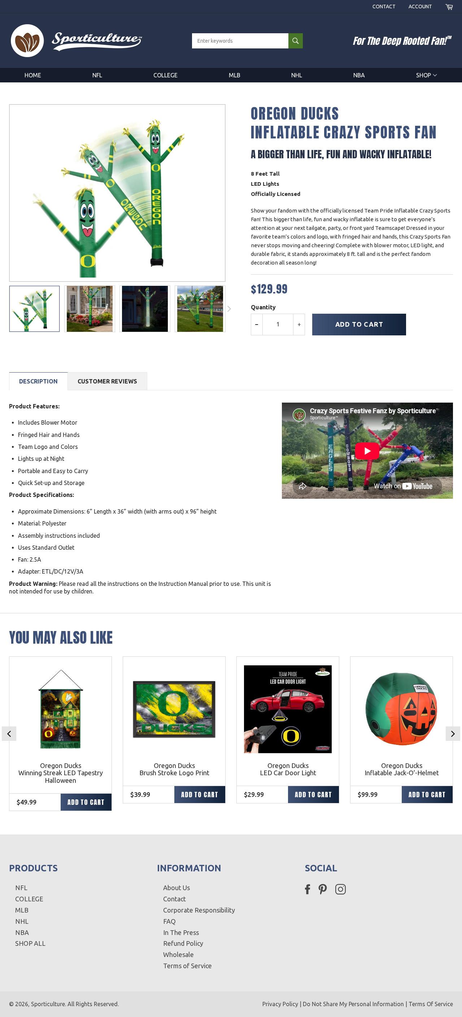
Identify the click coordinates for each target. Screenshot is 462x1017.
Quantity (263, 307)
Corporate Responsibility (199, 910)
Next (453, 733)
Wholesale (178, 954)
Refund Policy (183, 943)
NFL (97, 75)
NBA (359, 75)
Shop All (30, 943)
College (165, 75)
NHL (296, 75)
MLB (234, 75)
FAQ (169, 921)
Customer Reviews (107, 381)
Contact (384, 6)
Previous (9, 733)
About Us (176, 887)
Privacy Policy (280, 1004)
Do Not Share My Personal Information (353, 1004)
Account (420, 6)
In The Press (181, 932)
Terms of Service (187, 965)
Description (38, 381)
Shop (424, 75)
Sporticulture (48, 1004)
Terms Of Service (431, 1004)
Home (33, 75)
